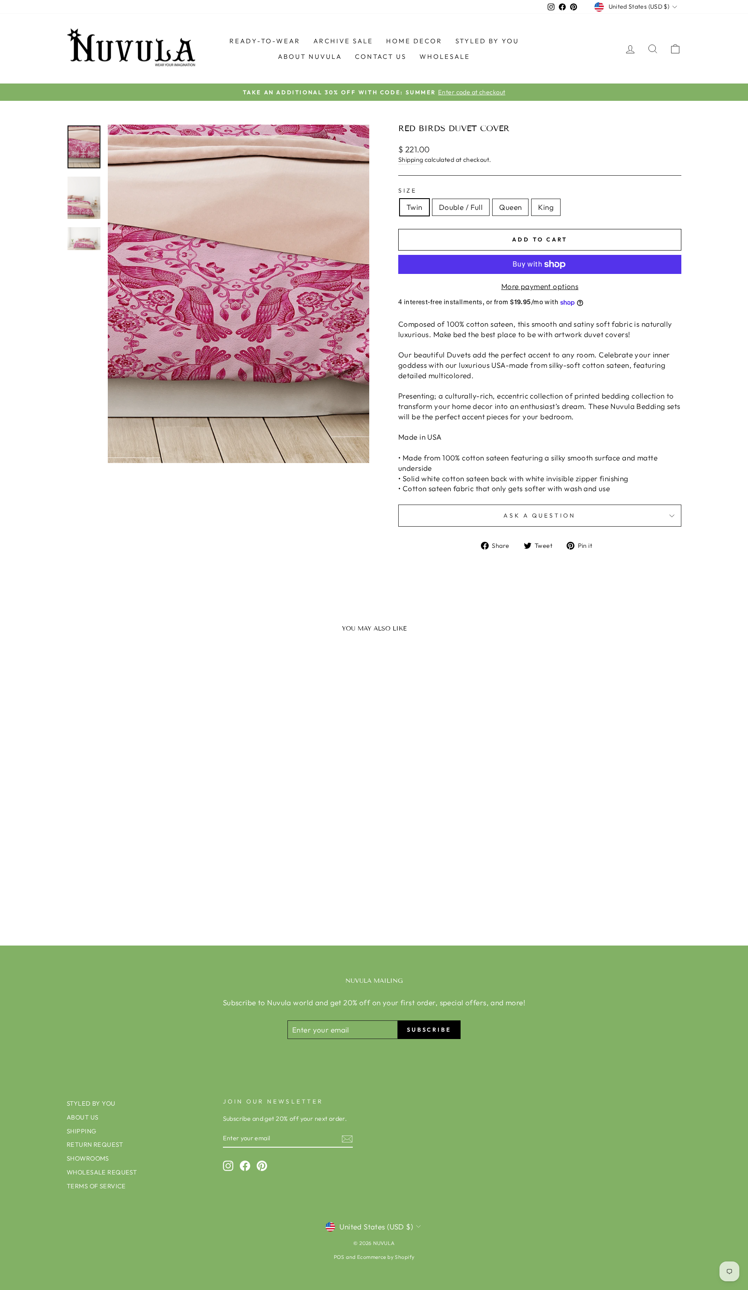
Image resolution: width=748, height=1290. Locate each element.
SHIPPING (81, 1131)
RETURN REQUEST (95, 1144)
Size (407, 190)
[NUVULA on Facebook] (245, 1166)
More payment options (540, 286)
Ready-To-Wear (264, 41)
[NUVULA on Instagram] (228, 1166)
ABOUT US (82, 1117)
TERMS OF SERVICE (96, 1186)
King (546, 207)
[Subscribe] (347, 1138)
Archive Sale (343, 41)
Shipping (410, 160)
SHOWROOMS (88, 1158)
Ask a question (539, 515)
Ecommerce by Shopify (386, 1257)
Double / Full (461, 207)
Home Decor (414, 41)
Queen (510, 207)
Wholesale (444, 56)
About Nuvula (310, 56)
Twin (414, 207)
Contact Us (380, 56)
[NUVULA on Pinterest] (262, 1166)
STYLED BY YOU (487, 41)
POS (339, 1257)
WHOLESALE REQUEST (102, 1172)
